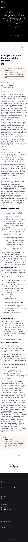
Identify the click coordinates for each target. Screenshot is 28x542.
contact (3, 498)
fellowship (4, 507)
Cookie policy (18, 470)
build (2, 511)
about (15, 491)
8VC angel (3, 496)
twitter (3, 534)
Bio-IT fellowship (6, 509)
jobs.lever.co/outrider (7, 416)
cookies (8, 521)
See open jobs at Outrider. (12, 72)
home (2, 491)
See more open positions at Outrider (14, 455)
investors (8, 534)
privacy (3, 521)
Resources (3, 494)
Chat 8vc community (6, 514)
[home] (3, 2)
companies (11, 47)
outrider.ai (5, 414)
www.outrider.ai (7, 411)
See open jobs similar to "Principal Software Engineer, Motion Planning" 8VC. (14, 76)
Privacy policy (10, 470)
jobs (4, 47)
